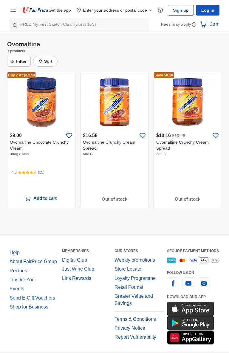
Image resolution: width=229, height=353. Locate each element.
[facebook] (173, 286)
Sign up (181, 10)
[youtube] (188, 286)
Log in (207, 10)
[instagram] (204, 286)
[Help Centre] (160, 10)
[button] (194, 25)
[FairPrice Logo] (35, 10)
